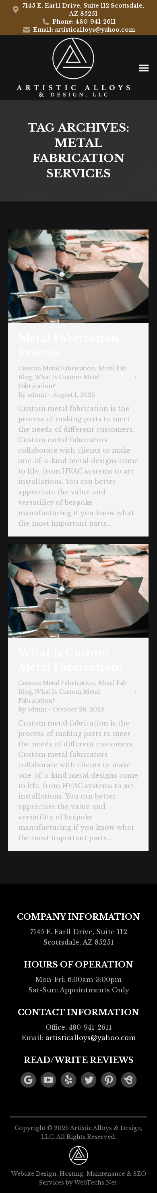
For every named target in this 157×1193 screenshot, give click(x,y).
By (32, 394)
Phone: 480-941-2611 (84, 21)
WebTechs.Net (95, 1182)
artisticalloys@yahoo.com (90, 1038)
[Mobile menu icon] (143, 68)
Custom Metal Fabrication (56, 368)
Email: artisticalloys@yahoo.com (84, 29)
